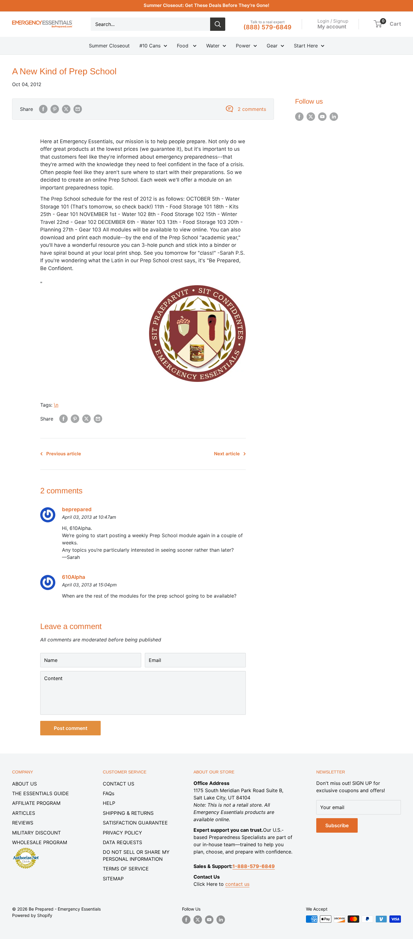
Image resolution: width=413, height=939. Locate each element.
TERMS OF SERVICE (126, 869)
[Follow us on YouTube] (322, 116)
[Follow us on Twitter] (311, 116)
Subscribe (337, 825)
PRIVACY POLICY (122, 833)
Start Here (306, 46)
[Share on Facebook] (43, 109)
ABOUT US (24, 784)
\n (56, 405)
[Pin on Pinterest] (54, 109)
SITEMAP (113, 879)
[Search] (217, 24)
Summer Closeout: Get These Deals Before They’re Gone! (206, 5)
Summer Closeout (109, 46)
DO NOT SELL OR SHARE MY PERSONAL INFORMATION (136, 855)
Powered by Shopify (32, 915)
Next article (227, 454)
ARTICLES (23, 813)
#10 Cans (150, 46)
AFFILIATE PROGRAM (36, 803)
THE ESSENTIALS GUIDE (40, 793)
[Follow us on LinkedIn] (334, 116)
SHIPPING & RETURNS (128, 813)
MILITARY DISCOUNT (36, 833)
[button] (378, 23)
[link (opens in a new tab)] (25, 848)
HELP (109, 803)
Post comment (70, 728)
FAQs (108, 793)
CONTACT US (118, 784)
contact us (237, 884)
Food (183, 46)
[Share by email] (77, 109)
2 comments (252, 109)
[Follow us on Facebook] (299, 116)
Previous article (63, 454)
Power (243, 46)
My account (331, 26)
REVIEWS (22, 823)
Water (213, 46)
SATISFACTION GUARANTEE (135, 823)
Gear (272, 46)
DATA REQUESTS (122, 842)
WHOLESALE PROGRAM (39, 842)
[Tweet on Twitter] (66, 109)
